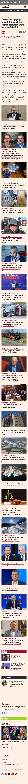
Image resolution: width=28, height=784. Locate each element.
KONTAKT (4, 759)
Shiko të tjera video (6, 747)
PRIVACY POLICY (6, 761)
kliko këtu (19, 708)
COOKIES (4, 762)
